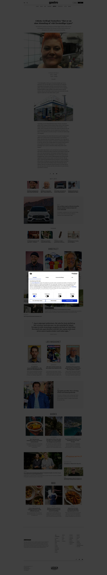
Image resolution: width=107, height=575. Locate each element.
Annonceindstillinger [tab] (60, 277)
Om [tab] (72, 277)
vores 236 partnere (36, 282)
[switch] (47, 296)
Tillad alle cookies (69, 300)
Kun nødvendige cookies (37, 300)
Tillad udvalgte (53, 300)
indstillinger (74, 286)
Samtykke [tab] (35, 277)
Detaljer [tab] (47, 277)
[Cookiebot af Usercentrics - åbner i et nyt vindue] (72, 274)
